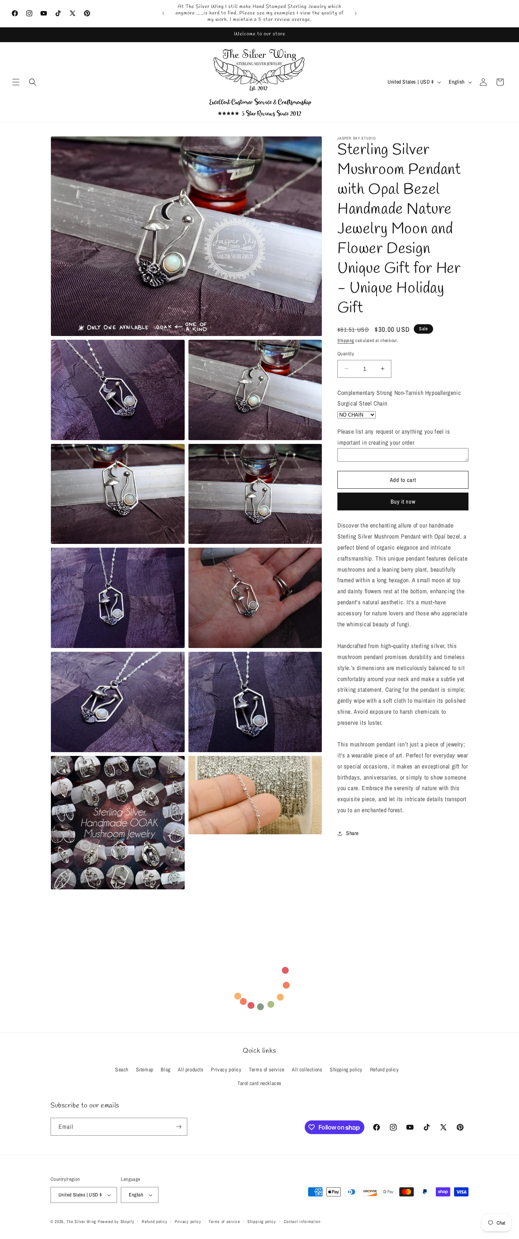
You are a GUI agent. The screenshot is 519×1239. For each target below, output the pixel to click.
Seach (121, 1069)
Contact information (302, 1221)
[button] (16, 82)
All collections (307, 1069)
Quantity (345, 353)
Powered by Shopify (116, 1221)
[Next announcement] (355, 13)
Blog (165, 1069)
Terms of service (267, 1069)
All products (190, 1069)
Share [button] (352, 833)
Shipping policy (346, 1069)
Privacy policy (226, 1069)
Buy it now (403, 501)
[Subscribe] (178, 1127)
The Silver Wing (81, 1221)
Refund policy (384, 1069)
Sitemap (144, 1069)
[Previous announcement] (163, 13)
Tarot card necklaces (259, 1083)
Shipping (345, 340)
